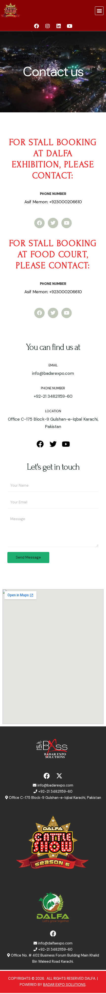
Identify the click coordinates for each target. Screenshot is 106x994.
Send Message (28, 557)
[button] (99, 10)
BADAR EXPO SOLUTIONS (64, 984)
